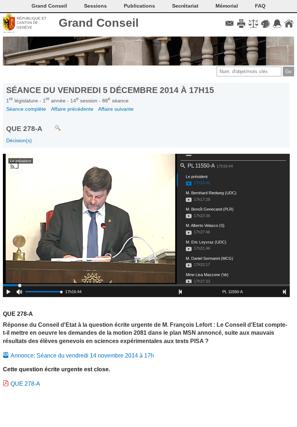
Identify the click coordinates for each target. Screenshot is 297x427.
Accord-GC (277, 23)
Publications (139, 6)
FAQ (260, 6)
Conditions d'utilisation (253, 23)
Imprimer (241, 23)
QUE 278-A (25, 384)
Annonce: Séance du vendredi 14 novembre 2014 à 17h (82, 355)
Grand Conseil (99, 22)
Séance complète (26, 109)
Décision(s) (19, 140)
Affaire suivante (116, 109)
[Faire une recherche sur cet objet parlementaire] (52, 124)
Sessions (95, 6)
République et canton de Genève (31, 22)
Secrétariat (185, 6)
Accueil (289, 23)
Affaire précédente (72, 109)
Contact (229, 23)
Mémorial (227, 6)
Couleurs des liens (265, 23)
